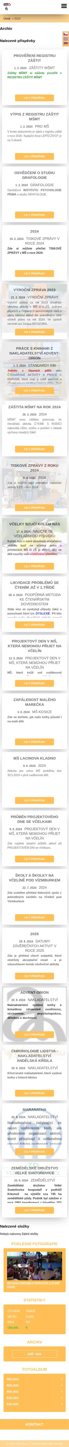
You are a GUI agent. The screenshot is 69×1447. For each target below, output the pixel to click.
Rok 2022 (13, 1397)
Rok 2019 (13, 1379)
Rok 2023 (13, 1404)
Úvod (7, 18)
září (30, 1354)
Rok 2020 (13, 1385)
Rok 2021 (13, 1391)
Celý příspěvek (34, 97)
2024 (38, 1354)
